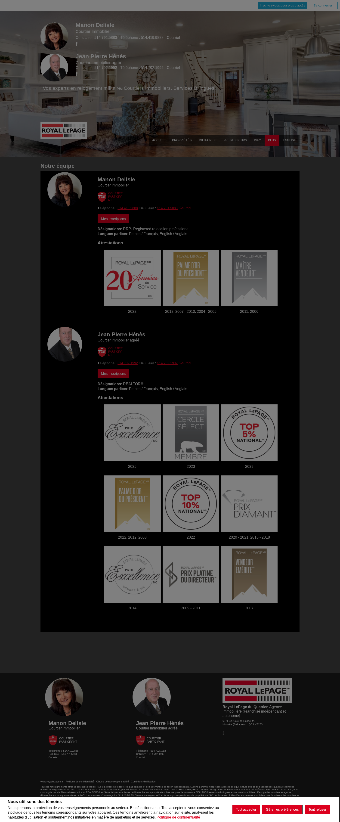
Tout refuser (317, 809)
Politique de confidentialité (178, 817)
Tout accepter (246, 809)
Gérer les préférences (282, 809)
